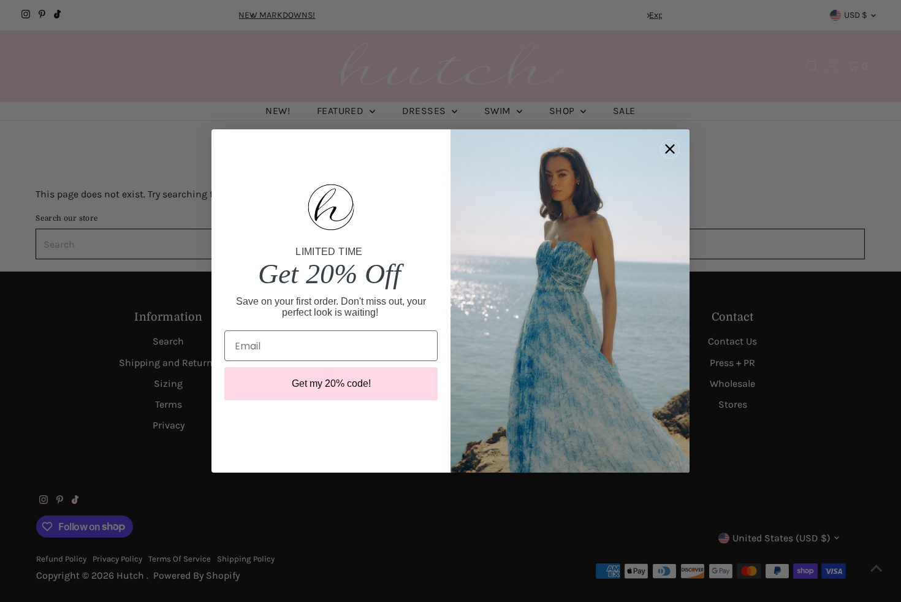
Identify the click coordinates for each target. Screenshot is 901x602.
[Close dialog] (670, 149)
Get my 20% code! (331, 383)
